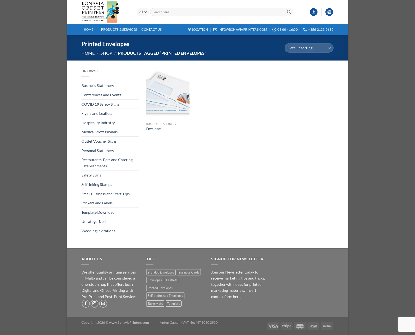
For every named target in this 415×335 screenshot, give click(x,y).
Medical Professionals (99, 131)
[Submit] (289, 12)
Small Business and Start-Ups (105, 193)
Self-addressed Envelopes (165, 296)
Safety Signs (91, 175)
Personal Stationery (97, 150)
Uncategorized (93, 221)
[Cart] (329, 12)
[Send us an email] (103, 304)
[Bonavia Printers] (105, 12)
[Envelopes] (167, 94)
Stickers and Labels (97, 203)
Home (88, 29)
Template (173, 303)
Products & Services (119, 29)
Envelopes (153, 129)
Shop (106, 53)
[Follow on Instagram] (94, 304)
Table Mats (155, 303)
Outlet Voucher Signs (98, 141)
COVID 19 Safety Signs (100, 104)
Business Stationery (97, 85)
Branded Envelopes (161, 272)
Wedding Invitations (98, 230)
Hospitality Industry (98, 122)
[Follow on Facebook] (86, 304)
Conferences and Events (101, 94)
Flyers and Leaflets (96, 113)
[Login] (313, 12)
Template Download (98, 212)
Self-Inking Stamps (96, 184)
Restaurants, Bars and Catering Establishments (107, 162)
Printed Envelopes (160, 288)
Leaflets (171, 280)
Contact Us (151, 29)
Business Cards (188, 272)
